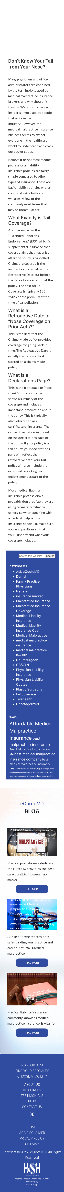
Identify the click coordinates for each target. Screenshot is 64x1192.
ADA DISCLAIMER (32, 1133)
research (27, 937)
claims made (26, 769)
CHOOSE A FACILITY (32, 1076)
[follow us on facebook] (28, 1115)
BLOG (32, 1101)
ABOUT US (32, 1085)
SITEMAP (32, 1144)
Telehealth (24, 699)
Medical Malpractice (31, 635)
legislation (29, 797)
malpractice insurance (25, 801)
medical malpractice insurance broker (29, 860)
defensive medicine (18, 773)
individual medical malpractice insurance (28, 786)
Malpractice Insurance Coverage (32, 805)
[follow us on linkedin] (35, 1115)
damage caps (48, 769)
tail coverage (26, 694)
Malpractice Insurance (33, 601)
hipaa (22, 782)
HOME (32, 1127)
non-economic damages (32, 928)
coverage (37, 768)
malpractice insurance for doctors (32, 810)
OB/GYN (22, 665)
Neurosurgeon (27, 660)
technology (39, 937)
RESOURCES (32, 1090)
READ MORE (32, 889)
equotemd (22, 776)
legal (20, 797)
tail (32, 937)
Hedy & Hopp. (32, 1184)
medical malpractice (32, 834)
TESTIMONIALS (32, 1096)
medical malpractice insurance (29, 847)
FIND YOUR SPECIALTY (32, 1071)
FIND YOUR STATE (32, 1065)
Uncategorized (27, 704)
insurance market (29, 596)
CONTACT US (32, 1107)
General (22, 591)
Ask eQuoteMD (28, 572)
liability (38, 797)
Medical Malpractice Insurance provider (27, 909)
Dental (21, 577)
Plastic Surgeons (29, 689)
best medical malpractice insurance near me (30, 764)
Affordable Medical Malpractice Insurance (31, 731)
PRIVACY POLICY (32, 1138)
